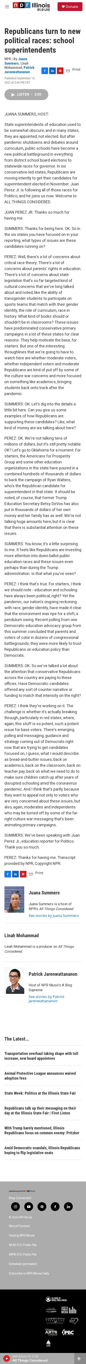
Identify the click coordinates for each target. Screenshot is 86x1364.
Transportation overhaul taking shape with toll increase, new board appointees (41, 1056)
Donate (72, 7)
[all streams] (80, 1358)
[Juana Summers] (14, 899)
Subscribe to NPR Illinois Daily (29, 1273)
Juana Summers (15, 61)
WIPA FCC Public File (23, 1254)
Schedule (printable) (23, 1264)
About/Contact (19, 1226)
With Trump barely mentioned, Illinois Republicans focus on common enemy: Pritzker (41, 1130)
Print (76, 69)
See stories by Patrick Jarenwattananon (46, 998)
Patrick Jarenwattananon (19, 69)
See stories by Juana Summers (54, 915)
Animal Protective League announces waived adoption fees (40, 1075)
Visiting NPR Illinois (22, 1235)
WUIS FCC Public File (23, 1245)
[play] (6, 1358)
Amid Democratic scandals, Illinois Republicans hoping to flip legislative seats (42, 1150)
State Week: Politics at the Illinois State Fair (40, 1093)
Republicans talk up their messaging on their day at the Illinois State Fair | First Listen (40, 1110)
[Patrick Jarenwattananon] (14, 980)
